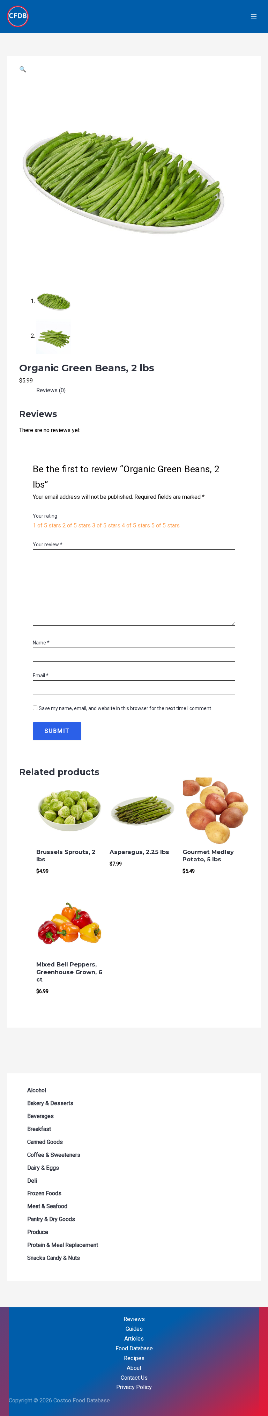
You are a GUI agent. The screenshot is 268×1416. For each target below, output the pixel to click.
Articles (134, 1338)
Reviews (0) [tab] (51, 390)
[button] (22, 69)
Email (41, 675)
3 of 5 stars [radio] (106, 525)
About (134, 1368)
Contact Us (134, 1377)
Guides (134, 1329)
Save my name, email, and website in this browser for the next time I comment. (125, 708)
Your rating (45, 516)
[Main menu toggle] (253, 16)
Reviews (134, 1319)
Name (41, 642)
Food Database (134, 1348)
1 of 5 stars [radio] (47, 525)
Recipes (134, 1358)
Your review (47, 544)
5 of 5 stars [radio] (165, 525)
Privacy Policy (134, 1387)
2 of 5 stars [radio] (76, 525)
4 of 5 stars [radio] (136, 525)
